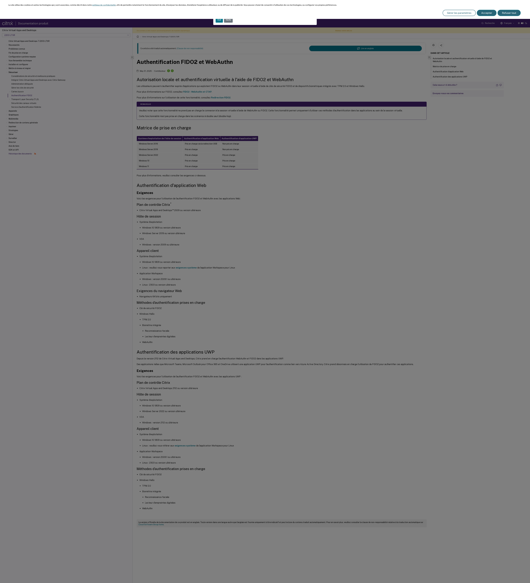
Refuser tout (509, 12)
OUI (219, 20)
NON (228, 20)
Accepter (486, 12)
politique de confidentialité (104, 5)
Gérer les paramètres (459, 12)
